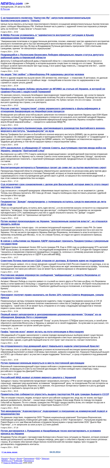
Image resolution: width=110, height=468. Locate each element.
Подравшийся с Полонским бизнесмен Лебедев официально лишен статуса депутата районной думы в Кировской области (52, 56)
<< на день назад (9, 452)
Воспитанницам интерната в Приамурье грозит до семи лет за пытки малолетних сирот (53, 167)
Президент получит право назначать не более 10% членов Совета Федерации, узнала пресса (52, 296)
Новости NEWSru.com (12, 463)
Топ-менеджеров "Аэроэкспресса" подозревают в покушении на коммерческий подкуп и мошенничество (54, 412)
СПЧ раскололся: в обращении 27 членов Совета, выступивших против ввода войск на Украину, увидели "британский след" (53, 149)
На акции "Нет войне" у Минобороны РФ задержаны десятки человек (42, 74)
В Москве (18, 461)
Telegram (45, 458)
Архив (19, 458)
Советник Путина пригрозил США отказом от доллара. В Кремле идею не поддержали (52, 260)
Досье (12, 458)
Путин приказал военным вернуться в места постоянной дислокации (42, 363)
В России (5, 9)
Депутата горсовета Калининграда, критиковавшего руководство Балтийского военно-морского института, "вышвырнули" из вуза (53, 129)
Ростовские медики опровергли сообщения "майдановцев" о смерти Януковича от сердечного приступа (51, 276)
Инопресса (29, 461)
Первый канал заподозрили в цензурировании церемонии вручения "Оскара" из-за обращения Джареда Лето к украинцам (51, 316)
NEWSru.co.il (6, 461)
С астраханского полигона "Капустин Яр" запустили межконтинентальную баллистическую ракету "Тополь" (46, 19)
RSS (38, 458)
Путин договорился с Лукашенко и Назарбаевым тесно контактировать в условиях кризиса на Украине (51, 432)
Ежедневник (29, 458)
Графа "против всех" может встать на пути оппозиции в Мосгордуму (42, 331)
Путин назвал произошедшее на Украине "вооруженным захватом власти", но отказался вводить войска (54, 222)
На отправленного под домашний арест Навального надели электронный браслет (50, 346)
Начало (4, 458)
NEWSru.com (12, 3)
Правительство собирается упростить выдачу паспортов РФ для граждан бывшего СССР (55, 394)
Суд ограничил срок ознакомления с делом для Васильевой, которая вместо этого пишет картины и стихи (55, 186)
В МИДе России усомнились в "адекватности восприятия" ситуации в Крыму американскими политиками (47, 36)
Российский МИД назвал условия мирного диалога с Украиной (38, 377)
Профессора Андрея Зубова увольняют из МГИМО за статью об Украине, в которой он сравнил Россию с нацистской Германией (53, 90)
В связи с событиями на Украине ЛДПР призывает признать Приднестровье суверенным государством (54, 242)
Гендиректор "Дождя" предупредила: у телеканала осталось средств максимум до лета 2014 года (53, 203)
